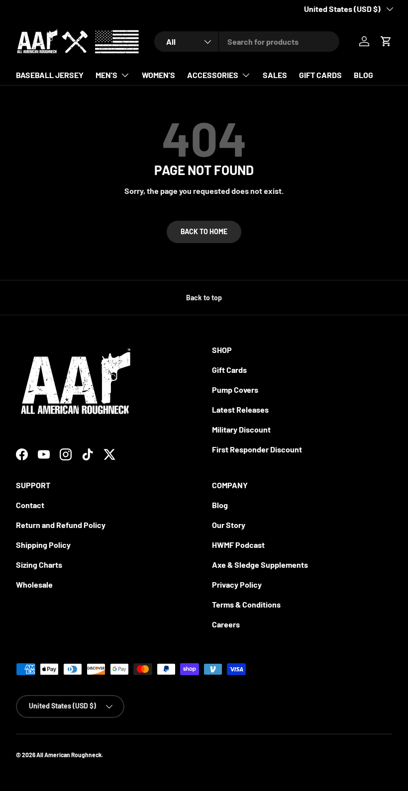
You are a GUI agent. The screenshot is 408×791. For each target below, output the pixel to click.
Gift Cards (229, 369)
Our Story (228, 524)
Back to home (204, 231)
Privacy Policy (237, 584)
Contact (30, 505)
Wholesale (34, 584)
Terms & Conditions (246, 604)
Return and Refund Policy (60, 524)
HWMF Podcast (238, 544)
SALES (275, 75)
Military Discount (241, 429)
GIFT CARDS (320, 75)
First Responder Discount (257, 449)
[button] (386, 41)
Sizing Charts (39, 564)
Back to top (204, 297)
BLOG (363, 75)
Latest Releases (240, 409)
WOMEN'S (158, 75)
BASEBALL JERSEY (50, 75)
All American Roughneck (69, 754)
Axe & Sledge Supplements (260, 564)
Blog (220, 505)
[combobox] (247, 41)
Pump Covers (235, 389)
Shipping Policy (43, 544)
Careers (226, 624)
